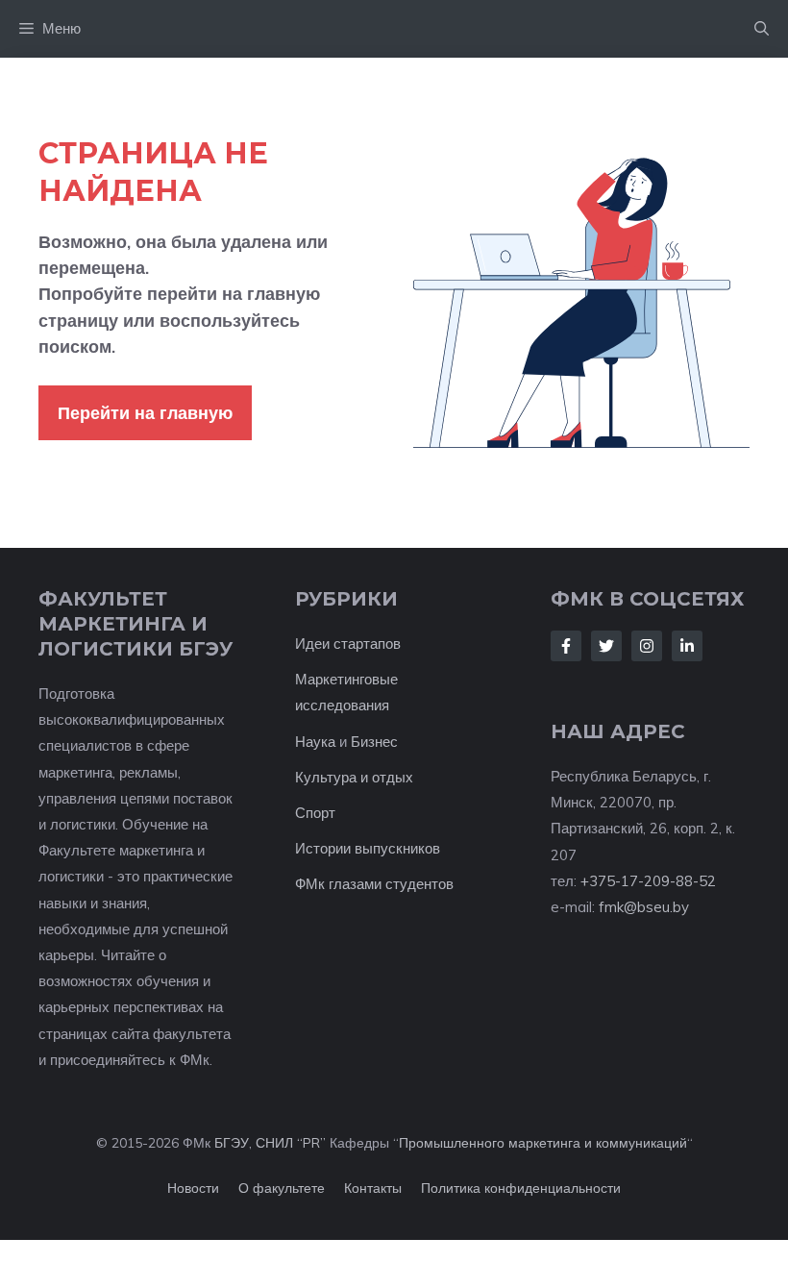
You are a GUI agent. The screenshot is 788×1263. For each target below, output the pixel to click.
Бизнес (374, 741)
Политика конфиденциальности (521, 1188)
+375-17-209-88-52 (648, 881)
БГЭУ (231, 1143)
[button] (761, 29)
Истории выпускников (367, 848)
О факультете (281, 1188)
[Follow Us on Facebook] (566, 646)
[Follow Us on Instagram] (646, 646)
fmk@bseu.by (644, 907)
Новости (193, 1188)
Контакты (373, 1188)
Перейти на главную (145, 413)
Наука (315, 741)
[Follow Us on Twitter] (606, 646)
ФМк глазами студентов (374, 884)
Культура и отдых (354, 777)
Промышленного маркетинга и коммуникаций (543, 1143)
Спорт (315, 813)
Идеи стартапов (348, 643)
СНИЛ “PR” (291, 1143)
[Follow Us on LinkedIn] (687, 646)
